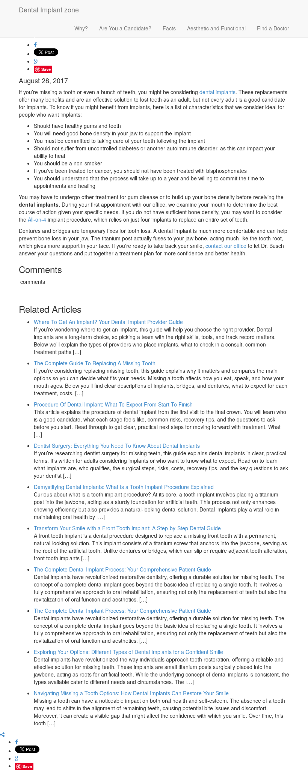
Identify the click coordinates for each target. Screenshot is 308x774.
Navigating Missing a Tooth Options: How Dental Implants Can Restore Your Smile (131, 693)
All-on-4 (37, 219)
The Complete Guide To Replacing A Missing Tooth (95, 363)
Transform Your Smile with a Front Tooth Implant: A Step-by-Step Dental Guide (127, 528)
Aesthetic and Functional (216, 28)
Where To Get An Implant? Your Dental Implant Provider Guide (108, 322)
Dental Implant (49, 9)
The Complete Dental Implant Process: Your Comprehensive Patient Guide (122, 569)
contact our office (225, 245)
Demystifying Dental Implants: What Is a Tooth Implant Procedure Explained (124, 486)
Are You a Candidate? (125, 28)
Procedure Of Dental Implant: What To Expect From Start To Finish (113, 404)
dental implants (217, 92)
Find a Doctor (273, 28)
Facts (169, 28)
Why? (81, 28)
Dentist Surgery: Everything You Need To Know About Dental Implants (117, 445)
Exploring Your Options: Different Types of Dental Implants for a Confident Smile (128, 652)
